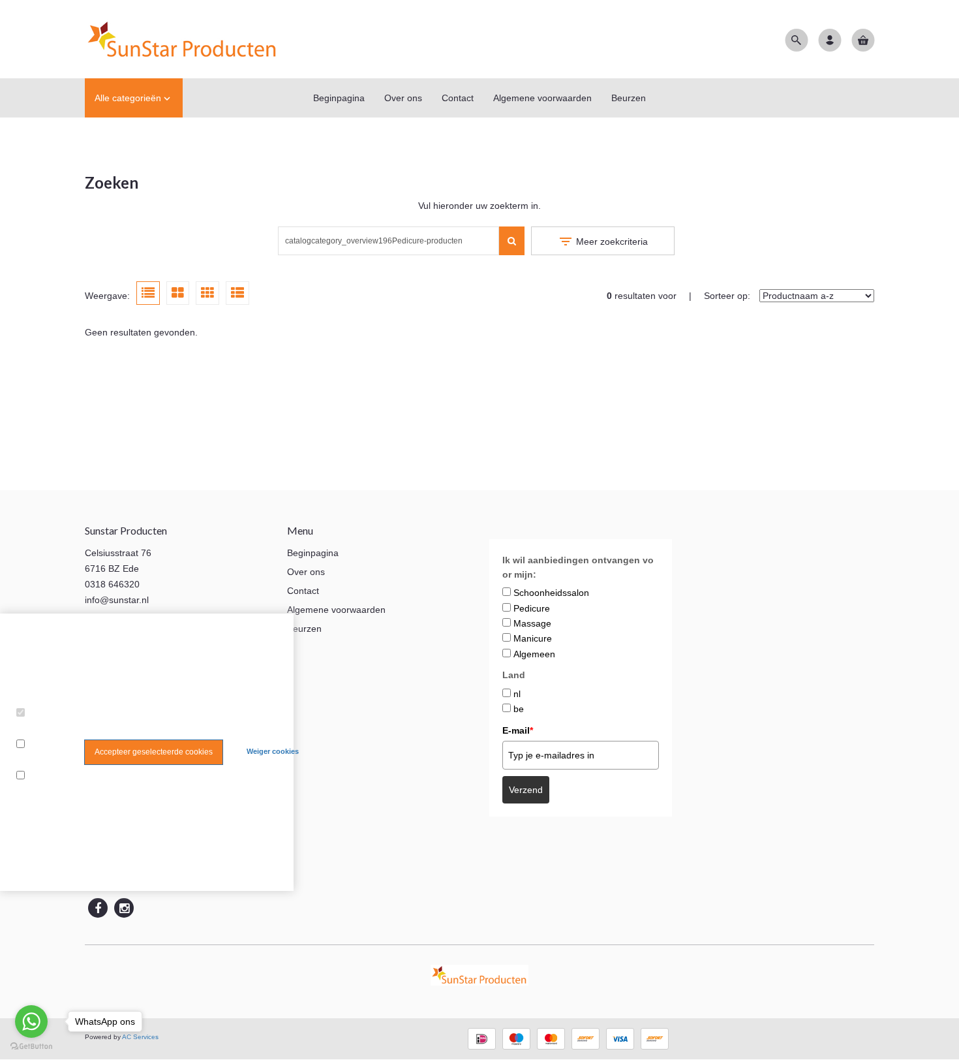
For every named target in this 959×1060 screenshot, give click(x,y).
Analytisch (40, 760)
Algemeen (534, 654)
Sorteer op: (727, 295)
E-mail (517, 730)
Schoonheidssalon (551, 592)
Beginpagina (313, 553)
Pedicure (531, 608)
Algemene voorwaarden (336, 609)
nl (517, 694)
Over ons (306, 572)
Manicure (532, 638)
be (518, 709)
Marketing (40, 792)
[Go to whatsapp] (31, 1021)
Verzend (526, 790)
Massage (532, 623)
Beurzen (304, 628)
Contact (303, 590)
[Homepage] (183, 39)
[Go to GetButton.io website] (31, 1046)
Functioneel (44, 729)
